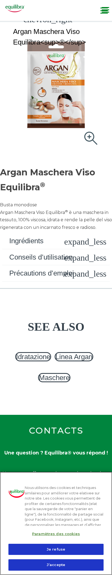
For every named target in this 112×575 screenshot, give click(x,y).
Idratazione (33, 357)
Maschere (54, 377)
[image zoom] (91, 138)
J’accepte (56, 565)
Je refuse (56, 549)
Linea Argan (73, 357)
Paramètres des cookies (56, 534)
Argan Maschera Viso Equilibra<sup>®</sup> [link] (49, 37)
